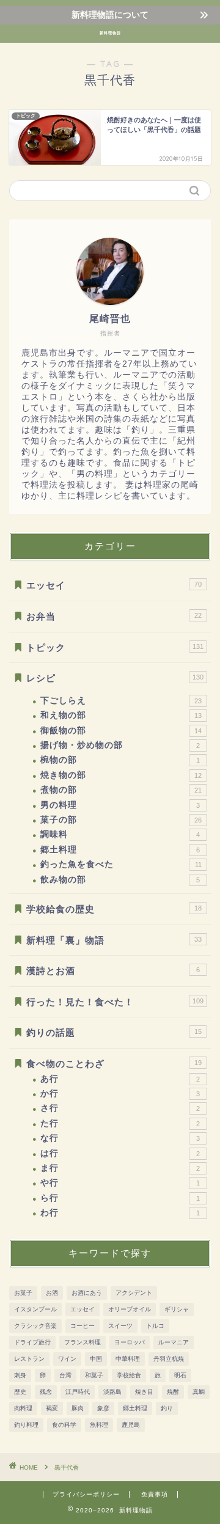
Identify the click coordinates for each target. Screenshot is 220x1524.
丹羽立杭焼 (168, 1358)
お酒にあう (87, 1292)
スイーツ (120, 1325)
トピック (115, 647)
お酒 (52, 1292)
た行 (120, 1123)
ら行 (120, 1198)
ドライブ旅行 (32, 1342)
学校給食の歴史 (114, 909)
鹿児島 (131, 1424)
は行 (120, 1153)
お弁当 (114, 616)
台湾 (65, 1375)
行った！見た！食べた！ (115, 1002)
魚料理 (99, 1424)
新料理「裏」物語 (114, 940)
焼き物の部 (121, 775)
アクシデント (134, 1292)
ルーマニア (173, 1342)
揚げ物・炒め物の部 (120, 745)
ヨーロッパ (129, 1342)
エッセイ (114, 585)
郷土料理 (120, 849)
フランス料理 (82, 1342)
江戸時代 (77, 1391)
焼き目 (144, 1391)
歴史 (20, 1391)
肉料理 (23, 1408)
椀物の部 (120, 759)
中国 (96, 1358)
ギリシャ (176, 1309)
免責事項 (154, 1494)
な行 (120, 1138)
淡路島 (112, 1391)
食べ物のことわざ (114, 1063)
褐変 (52, 1408)
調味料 (120, 834)
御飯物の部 (121, 730)
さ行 (120, 1108)
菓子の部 (121, 819)
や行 (120, 1182)
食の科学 (64, 1424)
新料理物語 (110, 33)
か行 (120, 1093)
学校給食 (129, 1375)
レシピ (115, 678)
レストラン (29, 1358)
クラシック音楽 (35, 1325)
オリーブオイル (129, 1309)
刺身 (20, 1375)
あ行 (120, 1078)
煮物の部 (121, 789)
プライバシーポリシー (86, 1494)
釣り (167, 1408)
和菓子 (94, 1375)
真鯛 (199, 1391)
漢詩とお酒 (113, 970)
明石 (180, 1375)
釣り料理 (26, 1424)
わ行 (120, 1212)
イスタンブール (35, 1309)
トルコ (155, 1325)
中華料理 (128, 1358)
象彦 (103, 1408)
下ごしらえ (121, 700)
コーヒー (82, 1325)
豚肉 (78, 1408)
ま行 (120, 1168)
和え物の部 (121, 715)
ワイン (67, 1358)
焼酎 (173, 1391)
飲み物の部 (120, 879)
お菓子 (23, 1292)
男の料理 (120, 805)
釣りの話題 (114, 1032)
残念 (46, 1391)
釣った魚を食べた (121, 864)
